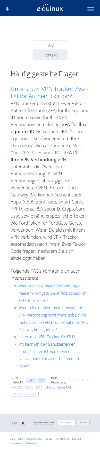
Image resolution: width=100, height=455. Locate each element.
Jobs (20, 438)
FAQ (50, 45)
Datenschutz (33, 443)
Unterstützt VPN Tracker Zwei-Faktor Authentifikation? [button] (50, 92)
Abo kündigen (34, 438)
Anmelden (83, 422)
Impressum (16, 443)
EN (14, 423)
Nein (41, 380)
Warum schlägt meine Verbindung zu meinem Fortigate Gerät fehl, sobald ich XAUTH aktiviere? (52, 293)
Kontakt (50, 55)
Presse (48, 438)
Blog (12, 438)
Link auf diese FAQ (58, 387)
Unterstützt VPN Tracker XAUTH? (46, 337)
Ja (31, 380)
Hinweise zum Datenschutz (43, 425)
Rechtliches (62, 438)
